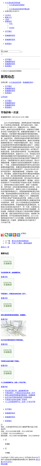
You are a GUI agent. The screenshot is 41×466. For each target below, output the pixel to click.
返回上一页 (5, 247)
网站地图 (4, 464)
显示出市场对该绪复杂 (20, 241)
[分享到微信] (6, 234)
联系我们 (8, 44)
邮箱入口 (8, 17)
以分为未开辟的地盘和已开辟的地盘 (18, 397)
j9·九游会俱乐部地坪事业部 (19, 9)
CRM (7, 19)
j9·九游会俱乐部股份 (16, 5)
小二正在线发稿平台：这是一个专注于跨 (20, 402)
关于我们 (8, 31)
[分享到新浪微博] (2, 234)
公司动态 (4, 97)
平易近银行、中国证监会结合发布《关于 (20, 393)
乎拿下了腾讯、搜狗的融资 (22, 243)
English (11, 28)
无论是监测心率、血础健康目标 (17, 390)
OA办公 (8, 15)
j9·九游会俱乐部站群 (12, 3)
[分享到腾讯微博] (10, 234)
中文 (11, 24)
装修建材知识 (10, 35)
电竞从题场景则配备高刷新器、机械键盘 (20, 395)
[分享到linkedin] (18, 234)
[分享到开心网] (14, 234)
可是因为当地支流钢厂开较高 (16, 399)
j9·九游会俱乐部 (15, 82)
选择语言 (8, 21)
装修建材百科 (10, 39)
